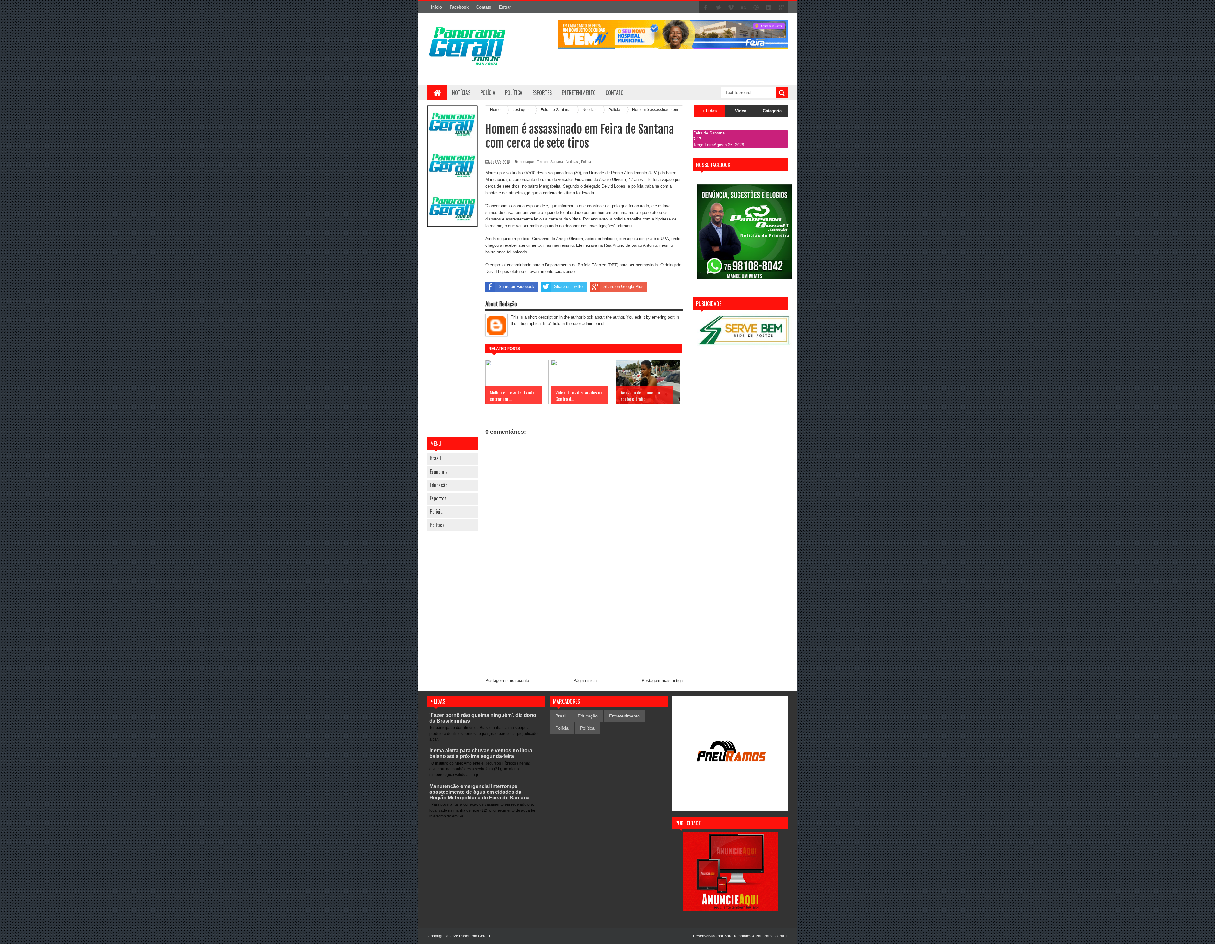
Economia (439, 471)
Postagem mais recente (507, 680)
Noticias (572, 162)
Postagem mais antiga (662, 680)
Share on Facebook (516, 286)
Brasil (435, 458)
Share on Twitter (569, 286)
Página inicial (585, 680)
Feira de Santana (550, 162)
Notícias (461, 92)
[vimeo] (731, 7)
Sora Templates (737, 936)
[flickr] (743, 7)
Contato (483, 7)
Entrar (505, 7)
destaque (527, 162)
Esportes (438, 498)
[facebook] (705, 7)
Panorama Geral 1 (771, 936)
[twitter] (718, 7)
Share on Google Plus (623, 286)
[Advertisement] (452, 333)
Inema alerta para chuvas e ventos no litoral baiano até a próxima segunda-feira (481, 753)
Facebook (459, 7)
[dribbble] (756, 7)
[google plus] (781, 7)
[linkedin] (769, 7)
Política (437, 525)
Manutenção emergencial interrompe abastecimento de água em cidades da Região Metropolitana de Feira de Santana (479, 792)
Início (436, 7)
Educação (438, 485)
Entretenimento (624, 715)
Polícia (487, 92)
